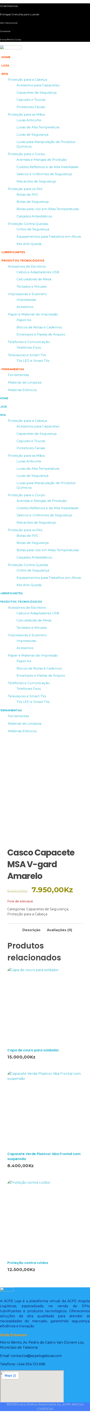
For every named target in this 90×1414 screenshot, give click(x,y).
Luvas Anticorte (29, 120)
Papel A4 (24, 320)
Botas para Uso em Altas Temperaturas (48, 209)
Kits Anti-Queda (29, 244)
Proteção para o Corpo (26, 154)
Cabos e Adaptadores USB (38, 272)
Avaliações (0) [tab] (59, 930)
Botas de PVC (28, 194)
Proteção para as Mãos (26, 114)
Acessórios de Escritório (27, 266)
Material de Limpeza (24, 382)
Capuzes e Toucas (31, 100)
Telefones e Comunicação (29, 342)
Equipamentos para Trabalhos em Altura (49, 236)
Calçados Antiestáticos (34, 216)
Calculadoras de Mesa (34, 279)
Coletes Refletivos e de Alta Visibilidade (47, 167)
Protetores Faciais (31, 107)
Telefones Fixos (29, 347)
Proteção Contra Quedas (28, 224)
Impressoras (26, 300)
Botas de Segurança (33, 202)
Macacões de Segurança (36, 181)
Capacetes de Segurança (37, 92)
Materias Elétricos (22, 390)
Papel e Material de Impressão (33, 314)
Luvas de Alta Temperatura (38, 127)
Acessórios (25, 307)
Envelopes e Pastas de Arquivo (41, 334)
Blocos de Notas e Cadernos (39, 327)
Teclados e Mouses (32, 286)
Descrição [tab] (31, 930)
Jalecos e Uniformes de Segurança (44, 174)
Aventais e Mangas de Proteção (42, 160)
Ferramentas (18, 375)
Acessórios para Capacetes (38, 85)
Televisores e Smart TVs (27, 355)
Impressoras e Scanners (27, 294)
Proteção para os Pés (25, 189)
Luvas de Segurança (32, 134)
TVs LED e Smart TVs (33, 361)
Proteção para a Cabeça (27, 80)
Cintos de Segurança (33, 229)
